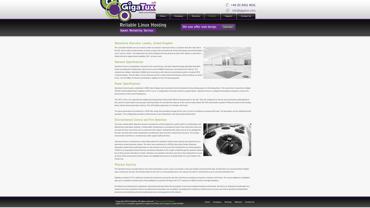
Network (238, 202)
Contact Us (249, 202)
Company (217, 202)
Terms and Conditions (165, 201)
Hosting (227, 202)
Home (207, 202)
